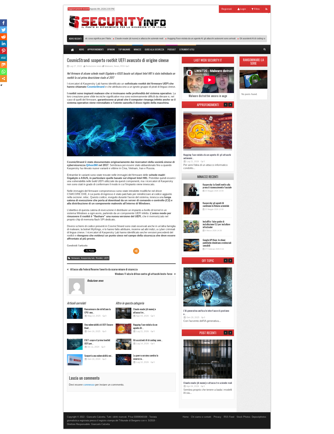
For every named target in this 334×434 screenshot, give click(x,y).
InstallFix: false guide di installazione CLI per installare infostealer (216, 224)
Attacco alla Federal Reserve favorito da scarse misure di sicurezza (104, 269)
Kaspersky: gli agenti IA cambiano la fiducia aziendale (216, 204)
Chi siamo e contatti (201, 417)
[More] (136, 251)
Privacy (217, 417)
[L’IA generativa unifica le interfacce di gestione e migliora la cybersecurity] (207, 305)
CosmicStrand (96, 86)
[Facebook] (3, 22)
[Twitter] (3, 29)
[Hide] (1, 85)
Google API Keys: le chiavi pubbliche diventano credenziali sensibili (217, 242)
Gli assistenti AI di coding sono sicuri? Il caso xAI (255, 38)
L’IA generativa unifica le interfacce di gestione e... (206, 312)
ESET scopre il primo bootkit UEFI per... (97, 341)
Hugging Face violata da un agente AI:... (145, 326)
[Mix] (3, 64)
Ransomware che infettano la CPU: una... (97, 310)
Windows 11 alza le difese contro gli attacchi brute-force (143, 274)
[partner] (244, 33)
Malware (109, 66)
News (116, 66)
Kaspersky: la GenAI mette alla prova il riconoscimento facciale (217, 186)
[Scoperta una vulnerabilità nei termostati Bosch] (75, 360)
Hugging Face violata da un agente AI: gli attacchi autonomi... (207, 156)
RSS (122, 66)
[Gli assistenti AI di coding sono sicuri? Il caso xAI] (123, 345)
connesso (88, 384)
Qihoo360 (92, 165)
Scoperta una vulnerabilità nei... (98, 355)
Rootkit (99, 258)
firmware (75, 258)
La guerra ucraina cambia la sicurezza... (145, 357)
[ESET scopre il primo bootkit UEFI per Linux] (75, 345)
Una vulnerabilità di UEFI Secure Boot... (98, 326)
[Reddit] (3, 36)
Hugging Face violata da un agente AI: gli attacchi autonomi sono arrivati (194, 38)
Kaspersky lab (87, 258)
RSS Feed (229, 417)
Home (186, 417)
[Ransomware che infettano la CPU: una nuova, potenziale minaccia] (75, 314)
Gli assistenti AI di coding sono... (147, 340)
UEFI (106, 258)
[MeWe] (3, 57)
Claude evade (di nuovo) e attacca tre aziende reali (132, 38)
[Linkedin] (3, 43)
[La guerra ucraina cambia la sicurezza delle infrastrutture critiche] (123, 360)
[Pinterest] (3, 50)
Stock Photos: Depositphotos (251, 417)
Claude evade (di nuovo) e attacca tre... (144, 310)
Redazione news (94, 66)
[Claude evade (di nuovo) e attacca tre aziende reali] (123, 314)
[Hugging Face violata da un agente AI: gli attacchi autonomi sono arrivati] (123, 329)
